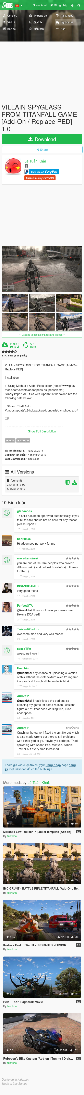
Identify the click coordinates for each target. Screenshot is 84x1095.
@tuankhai (24, 610)
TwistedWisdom (28, 629)
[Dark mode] (72, 5)
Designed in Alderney (15, 1079)
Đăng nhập (53, 765)
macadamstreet (27, 558)
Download (44, 139)
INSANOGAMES (27, 586)
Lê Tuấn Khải (35, 161)
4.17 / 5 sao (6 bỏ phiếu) (14, 355)
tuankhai (12, 836)
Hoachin (23, 668)
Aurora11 (23, 696)
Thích (33, 347)
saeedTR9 (24, 649)
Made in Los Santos (14, 1083)
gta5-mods (24, 511)
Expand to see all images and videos (42, 334)
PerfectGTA (25, 605)
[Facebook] (26, 165)
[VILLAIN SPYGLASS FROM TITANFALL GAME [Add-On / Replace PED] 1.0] (42, 269)
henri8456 (24, 539)
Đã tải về (14, 347)
